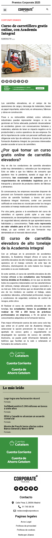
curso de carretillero (27, 144)
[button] (5, 10)
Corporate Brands (11, 20)
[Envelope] (36, 488)
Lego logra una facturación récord (22, 398)
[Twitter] (21, 488)
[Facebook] (16, 488)
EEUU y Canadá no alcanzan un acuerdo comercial (24, 417)
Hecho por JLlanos (26, 535)
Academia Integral (19, 141)
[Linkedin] (31, 488)
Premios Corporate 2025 (26, 2)
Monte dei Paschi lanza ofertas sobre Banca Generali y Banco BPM (23, 427)
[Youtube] (26, 488)
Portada (7, 402)
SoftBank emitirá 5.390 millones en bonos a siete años (25, 407)
